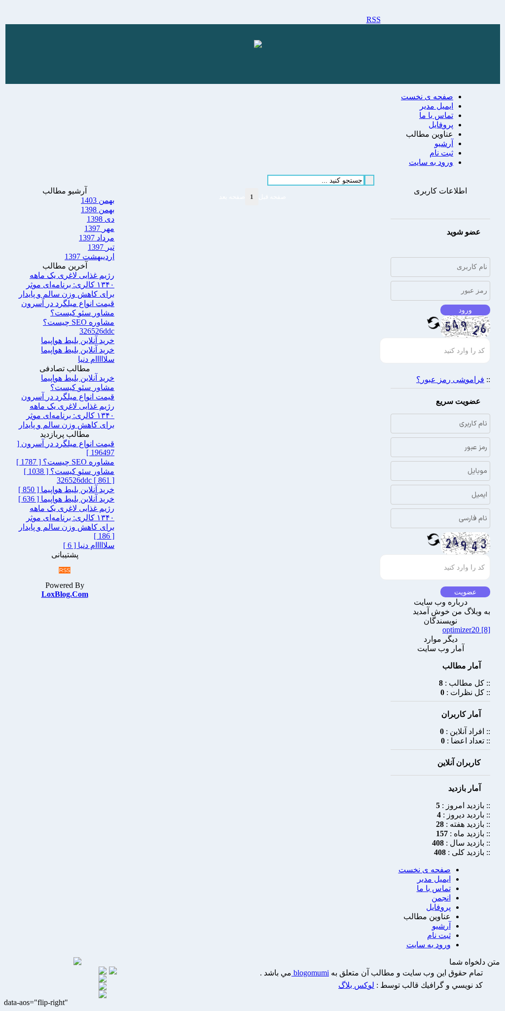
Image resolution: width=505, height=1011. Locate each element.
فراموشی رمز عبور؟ (450, 379)
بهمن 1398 (97, 209)
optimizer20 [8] (466, 629)
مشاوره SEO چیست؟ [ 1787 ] (65, 462)
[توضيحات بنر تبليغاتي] (258, 45)
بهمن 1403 (97, 200)
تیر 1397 (101, 247)
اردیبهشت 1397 (89, 256)
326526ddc (96, 331)
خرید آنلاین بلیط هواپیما (77, 340)
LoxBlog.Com (64, 594)
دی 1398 (100, 219)
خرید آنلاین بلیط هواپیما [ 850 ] (66, 489)
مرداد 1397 (96, 237)
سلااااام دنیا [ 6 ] (88, 545)
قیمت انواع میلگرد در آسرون (67, 303)
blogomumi (310, 973)
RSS (373, 19)
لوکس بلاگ (356, 985)
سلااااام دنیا (96, 359)
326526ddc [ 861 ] (85, 480)
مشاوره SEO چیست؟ (78, 322)
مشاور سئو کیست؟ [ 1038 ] (69, 471)
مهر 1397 (99, 228)
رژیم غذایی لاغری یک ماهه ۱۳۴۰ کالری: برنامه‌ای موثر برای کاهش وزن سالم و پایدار (66, 284)
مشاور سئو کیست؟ (82, 313)
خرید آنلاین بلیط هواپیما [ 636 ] (66, 499)
